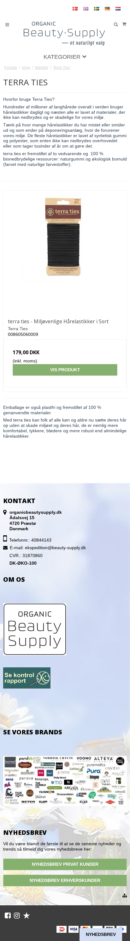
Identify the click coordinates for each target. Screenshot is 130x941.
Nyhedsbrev (101, 934)
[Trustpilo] (26, 915)
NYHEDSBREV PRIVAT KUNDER (65, 864)
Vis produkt (65, 369)
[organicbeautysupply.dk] (65, 33)
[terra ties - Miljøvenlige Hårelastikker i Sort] (65, 252)
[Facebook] (8, 915)
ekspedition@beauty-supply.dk (55, 547)
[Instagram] (17, 915)
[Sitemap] (124, 896)
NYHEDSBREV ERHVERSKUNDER (65, 880)
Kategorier (63, 57)
